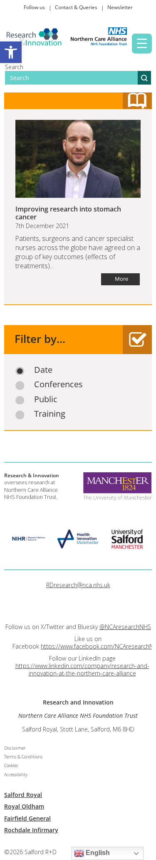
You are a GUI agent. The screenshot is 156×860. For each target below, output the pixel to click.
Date (43, 369)
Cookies (11, 765)
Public (45, 399)
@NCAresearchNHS (125, 627)
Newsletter (120, 7)
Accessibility (15, 774)
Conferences (58, 384)
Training (49, 413)
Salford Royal (23, 795)
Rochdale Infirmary (31, 830)
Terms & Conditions (23, 757)
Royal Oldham (24, 806)
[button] (11, 52)
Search (14, 67)
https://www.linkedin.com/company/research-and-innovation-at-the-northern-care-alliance (82, 669)
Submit (144, 78)
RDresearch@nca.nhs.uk (78, 585)
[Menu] (142, 43)
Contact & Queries (76, 7)
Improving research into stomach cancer (68, 212)
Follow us (34, 7)
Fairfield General (27, 818)
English (97, 852)
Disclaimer (14, 748)
